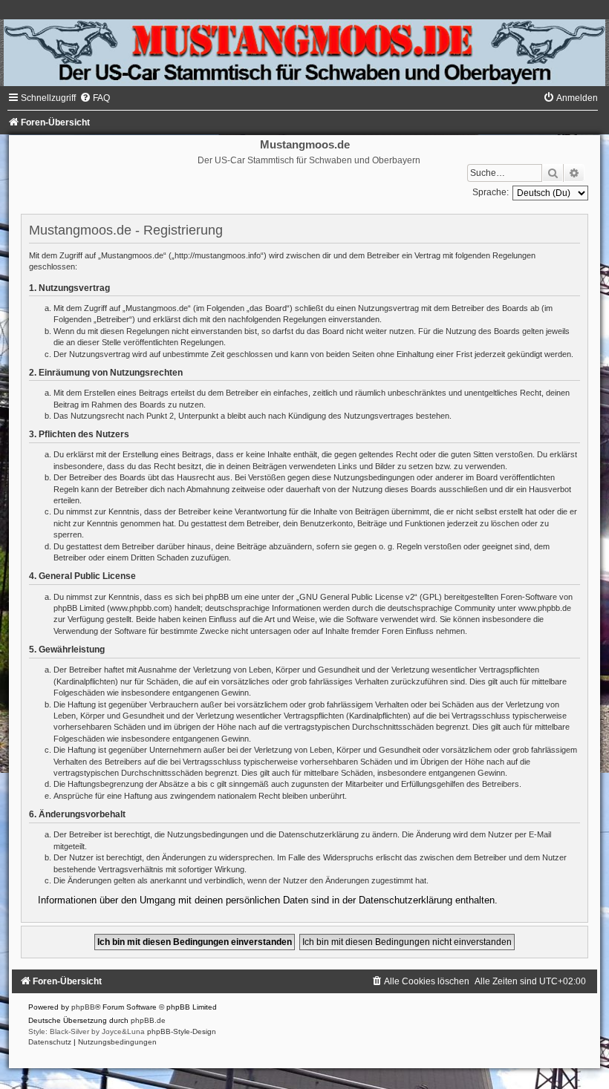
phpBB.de (148, 1020)
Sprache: (490, 192)
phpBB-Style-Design (181, 1031)
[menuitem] (94, 98)
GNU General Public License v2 (356, 596)
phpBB (83, 1007)
